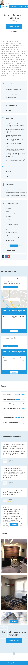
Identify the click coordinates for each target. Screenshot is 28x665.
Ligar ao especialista (11, 287)
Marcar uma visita (15, 26)
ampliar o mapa (14, 299)
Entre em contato (14, 645)
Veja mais (14, 245)
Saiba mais (14, 31)
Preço (20, 6)
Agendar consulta (15, 663)
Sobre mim (5, 6)
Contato (13, 6)
